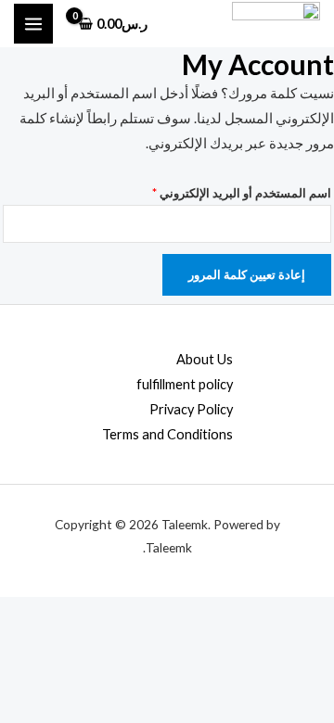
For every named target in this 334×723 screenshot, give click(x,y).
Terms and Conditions (167, 434)
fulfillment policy (184, 384)
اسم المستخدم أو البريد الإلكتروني (223, 190)
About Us (204, 359)
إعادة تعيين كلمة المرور (246, 274)
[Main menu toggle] (33, 23)
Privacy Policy (191, 409)
